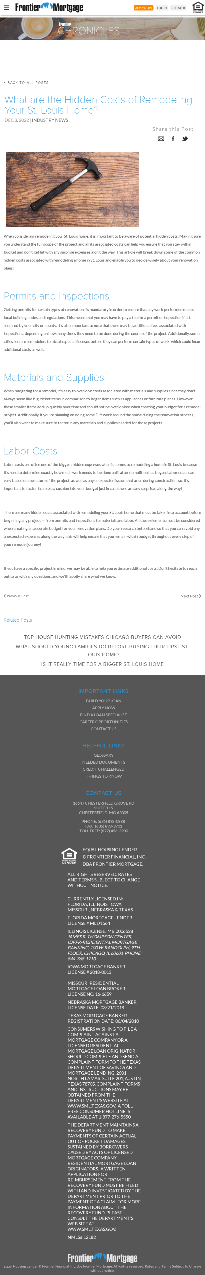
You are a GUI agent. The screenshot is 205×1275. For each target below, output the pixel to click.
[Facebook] (173, 139)
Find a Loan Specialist (103, 714)
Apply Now (103, 707)
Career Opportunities (104, 721)
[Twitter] (185, 139)
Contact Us (103, 728)
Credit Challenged (103, 769)
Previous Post (17, 596)
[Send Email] (161, 139)
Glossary (104, 755)
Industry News (50, 120)
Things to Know (104, 776)
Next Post (189, 595)
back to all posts (27, 83)
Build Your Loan (104, 700)
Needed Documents (103, 762)
